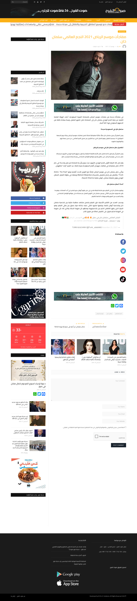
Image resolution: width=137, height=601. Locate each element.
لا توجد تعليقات (97, 46)
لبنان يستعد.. (40, 91)
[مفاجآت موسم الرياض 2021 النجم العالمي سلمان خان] (88, 99)
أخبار (98, 20)
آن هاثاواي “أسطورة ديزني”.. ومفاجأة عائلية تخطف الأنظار (90, 358)
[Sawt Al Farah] (115, 10)
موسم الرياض (99, 314)
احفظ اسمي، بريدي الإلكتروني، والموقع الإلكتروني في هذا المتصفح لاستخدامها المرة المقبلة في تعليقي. (93, 427)
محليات (89, 20)
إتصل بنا (101, 2)
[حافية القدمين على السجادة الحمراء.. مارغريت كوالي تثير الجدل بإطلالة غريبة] (114, 347)
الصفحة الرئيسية (119, 20)
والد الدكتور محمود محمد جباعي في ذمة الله (20, 403)
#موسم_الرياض (75, 217)
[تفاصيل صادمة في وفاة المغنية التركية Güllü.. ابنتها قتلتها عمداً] (19, 272)
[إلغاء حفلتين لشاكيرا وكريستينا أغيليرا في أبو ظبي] (63, 347)
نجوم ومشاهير (122, 31)
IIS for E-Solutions (103, 596)
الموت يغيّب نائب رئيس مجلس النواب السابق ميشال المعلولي (23, 432)
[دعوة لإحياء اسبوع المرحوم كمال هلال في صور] (28, 370)
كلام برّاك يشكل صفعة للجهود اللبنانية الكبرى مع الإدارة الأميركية (32, 123)
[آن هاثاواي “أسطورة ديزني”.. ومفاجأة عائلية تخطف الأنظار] (89, 347)
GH (120, 46)
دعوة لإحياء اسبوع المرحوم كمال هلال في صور (28, 385)
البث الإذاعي (43, 20)
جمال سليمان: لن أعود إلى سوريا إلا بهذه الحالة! (69, 326)
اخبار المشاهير (118, 314)
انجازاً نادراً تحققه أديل (99, 326)
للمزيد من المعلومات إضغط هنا (28, 347)
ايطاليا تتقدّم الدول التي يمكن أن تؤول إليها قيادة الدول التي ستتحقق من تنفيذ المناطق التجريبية (32, 81)
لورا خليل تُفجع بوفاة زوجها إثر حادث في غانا (20, 260)
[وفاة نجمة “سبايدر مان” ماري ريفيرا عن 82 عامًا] (37, 272)
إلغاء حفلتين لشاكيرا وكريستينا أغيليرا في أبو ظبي (65, 358)
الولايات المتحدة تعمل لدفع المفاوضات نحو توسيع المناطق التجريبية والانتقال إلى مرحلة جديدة (31, 103)
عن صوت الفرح (109, 2)
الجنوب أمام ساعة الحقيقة (78, 555)
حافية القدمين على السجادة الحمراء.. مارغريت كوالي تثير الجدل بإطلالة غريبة (115, 359)
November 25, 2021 (110, 227)
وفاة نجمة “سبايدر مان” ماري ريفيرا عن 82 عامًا (38, 280)
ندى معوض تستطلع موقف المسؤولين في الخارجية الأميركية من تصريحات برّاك (31, 143)
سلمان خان (109, 314)
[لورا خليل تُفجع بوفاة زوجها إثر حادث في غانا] (19, 252)
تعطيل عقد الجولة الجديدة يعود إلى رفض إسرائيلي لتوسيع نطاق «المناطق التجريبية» (31, 133)
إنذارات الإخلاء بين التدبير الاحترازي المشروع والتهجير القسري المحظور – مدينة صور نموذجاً (69, 548)
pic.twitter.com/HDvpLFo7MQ (86, 220)
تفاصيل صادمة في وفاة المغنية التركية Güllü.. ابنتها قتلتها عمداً (19, 281)
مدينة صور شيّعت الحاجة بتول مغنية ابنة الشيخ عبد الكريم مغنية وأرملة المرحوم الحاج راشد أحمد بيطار (20, 445)
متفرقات (78, 20)
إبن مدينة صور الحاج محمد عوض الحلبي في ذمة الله (20, 417)
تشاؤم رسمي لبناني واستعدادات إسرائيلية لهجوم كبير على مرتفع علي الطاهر (43, 24)
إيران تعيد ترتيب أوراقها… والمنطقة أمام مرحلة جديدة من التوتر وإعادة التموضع (32, 152)
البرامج (108, 20)
